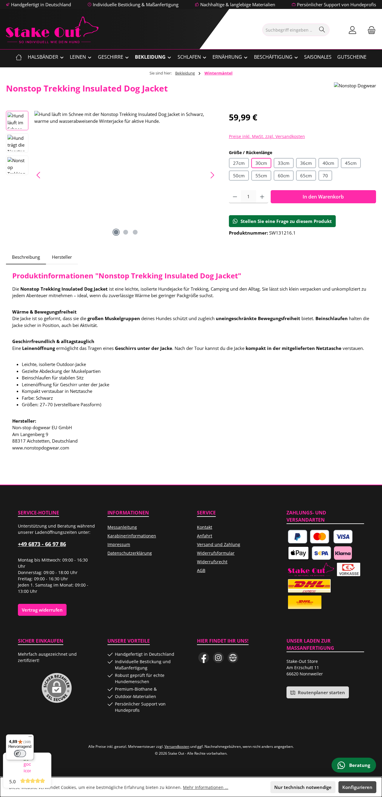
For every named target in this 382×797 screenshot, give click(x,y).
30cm (261, 163)
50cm (239, 176)
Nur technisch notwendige (303, 787)
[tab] (26, 257)
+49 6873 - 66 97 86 (42, 544)
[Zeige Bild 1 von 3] (116, 232)
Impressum (118, 544)
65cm (306, 176)
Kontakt (204, 527)
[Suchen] (322, 30)
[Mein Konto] (352, 30)
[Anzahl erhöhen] (262, 196)
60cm (283, 176)
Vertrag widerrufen (42, 610)
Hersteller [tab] (62, 257)
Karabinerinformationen (131, 536)
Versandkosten (176, 746)
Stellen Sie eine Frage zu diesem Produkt (286, 221)
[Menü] (30, 738)
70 (325, 176)
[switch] (20, 753)
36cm (306, 163)
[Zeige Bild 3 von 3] (135, 232)
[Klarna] (343, 553)
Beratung (359, 765)
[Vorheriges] (38, 175)
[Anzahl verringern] (235, 196)
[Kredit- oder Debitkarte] (331, 536)
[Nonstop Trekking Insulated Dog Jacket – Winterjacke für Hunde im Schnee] (125, 175)
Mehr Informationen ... (205, 787)
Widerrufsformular (216, 553)
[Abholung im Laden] (311, 569)
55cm (261, 176)
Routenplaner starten (321, 692)
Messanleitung (122, 527)
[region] (111, 175)
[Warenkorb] (369, 30)
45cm (351, 163)
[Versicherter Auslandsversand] (309, 586)
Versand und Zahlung (218, 544)
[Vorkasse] (348, 569)
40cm (328, 163)
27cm (239, 163)
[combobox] (289, 30)
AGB (201, 570)
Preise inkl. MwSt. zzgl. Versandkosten (267, 136)
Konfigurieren (357, 787)
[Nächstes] (212, 175)
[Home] (19, 56)
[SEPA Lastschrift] (321, 553)
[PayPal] (297, 536)
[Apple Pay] (298, 553)
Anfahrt (204, 536)
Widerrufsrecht (212, 562)
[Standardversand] (304, 602)
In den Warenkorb (323, 196)
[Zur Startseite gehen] (52, 29)
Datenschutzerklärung (129, 553)
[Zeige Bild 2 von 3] (125, 232)
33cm (283, 163)
